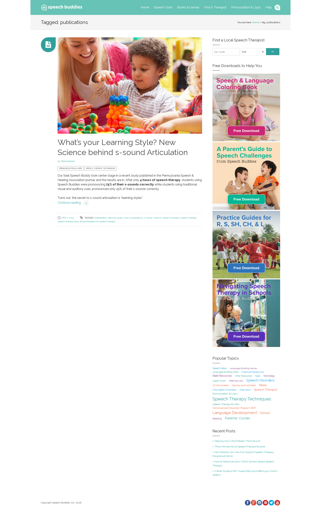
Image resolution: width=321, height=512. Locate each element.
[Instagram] (259, 503)
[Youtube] (277, 503)
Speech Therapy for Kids (226, 404)
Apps (257, 376)
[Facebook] (247, 503)
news (126, 217)
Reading (217, 418)
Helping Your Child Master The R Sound (237, 440)
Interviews (245, 389)
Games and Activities (244, 385)
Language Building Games (243, 368)
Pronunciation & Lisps (246, 7)
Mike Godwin (68, 161)
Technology (269, 376)
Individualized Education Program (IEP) (234, 408)
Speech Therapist (266, 389)
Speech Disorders (260, 380)
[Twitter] (271, 503)
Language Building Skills (226, 372)
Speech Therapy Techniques (100, 168)
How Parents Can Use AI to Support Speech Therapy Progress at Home (243, 454)
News (263, 385)
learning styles (115, 217)
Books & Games (188, 7)
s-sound (148, 217)
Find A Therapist (215, 7)
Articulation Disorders (224, 389)
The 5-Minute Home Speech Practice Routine (239, 446)
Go (272, 51)
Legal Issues (219, 380)
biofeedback (100, 217)
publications (137, 217)
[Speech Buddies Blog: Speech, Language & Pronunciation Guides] (61, 7)
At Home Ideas (221, 385)
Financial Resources (253, 372)
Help (268, 7)
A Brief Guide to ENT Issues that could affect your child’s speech (245, 472)
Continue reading (73, 202)
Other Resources (243, 376)
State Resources (222, 375)
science (157, 217)
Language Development (235, 412)
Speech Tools (163, 7)
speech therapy (188, 217)
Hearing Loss (236, 380)
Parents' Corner (237, 418)
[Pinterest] (265, 503)
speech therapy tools (68, 221)
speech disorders (171, 217)
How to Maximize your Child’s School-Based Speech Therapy (243, 463)
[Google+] (253, 503)
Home (145, 7)
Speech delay (220, 368)
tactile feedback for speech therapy (97, 221)
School (265, 413)
